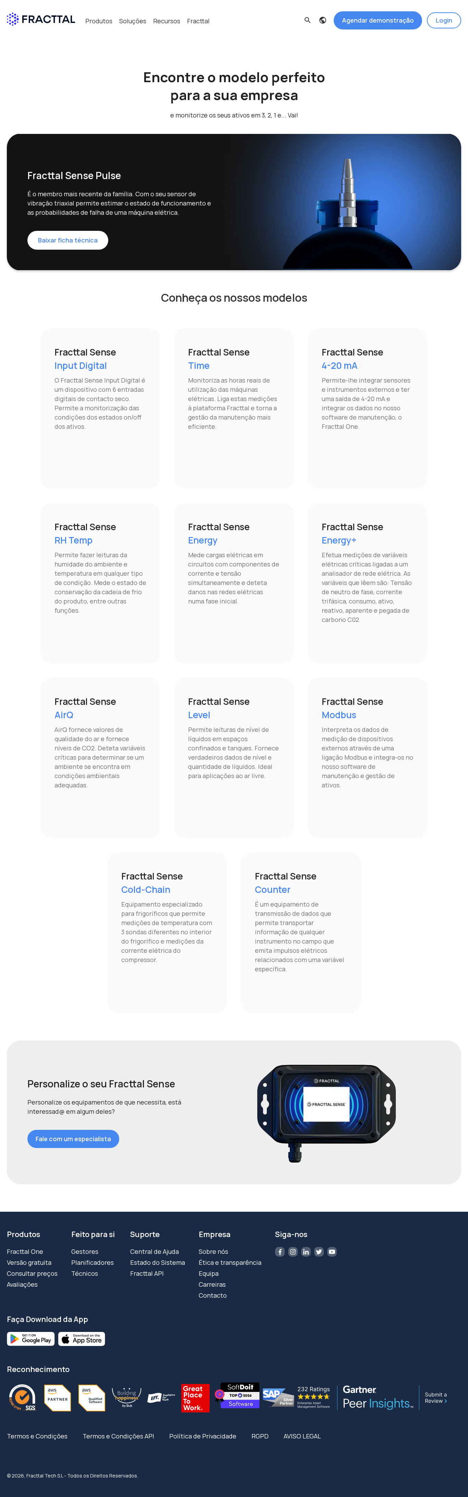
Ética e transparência (230, 1262)
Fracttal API (147, 1273)
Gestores (84, 1251)
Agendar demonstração (378, 20)
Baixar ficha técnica (68, 240)
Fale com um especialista (73, 1139)
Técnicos (84, 1273)
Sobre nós (213, 1251)
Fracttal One (25, 1251)
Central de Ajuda (154, 1251)
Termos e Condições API (118, 1436)
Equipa (209, 1273)
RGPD (260, 1436)
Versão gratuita (29, 1262)
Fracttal (198, 21)
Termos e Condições (37, 1436)
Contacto (213, 1295)
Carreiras (212, 1284)
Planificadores (92, 1262)
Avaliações (22, 1284)
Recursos (166, 21)
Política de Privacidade (202, 1436)
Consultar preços (32, 1273)
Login (444, 20)
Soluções (132, 21)
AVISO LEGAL (302, 1436)
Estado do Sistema (157, 1262)
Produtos (98, 21)
